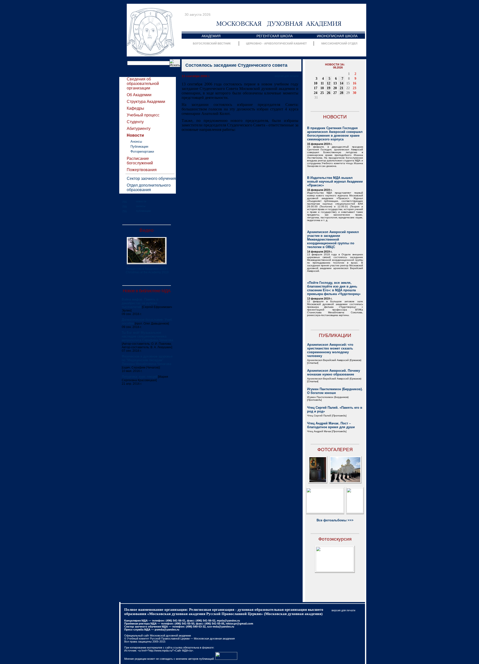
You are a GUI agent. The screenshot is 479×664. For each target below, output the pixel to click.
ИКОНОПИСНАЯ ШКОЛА (337, 36)
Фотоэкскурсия (335, 539)
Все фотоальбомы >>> (335, 520)
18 (322, 88)
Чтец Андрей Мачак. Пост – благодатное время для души (331, 425)
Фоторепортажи (142, 151)
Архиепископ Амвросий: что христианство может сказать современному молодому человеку (330, 350)
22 (348, 88)
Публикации (139, 146)
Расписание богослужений (140, 160)
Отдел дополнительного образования (149, 187)
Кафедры (135, 108)
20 (335, 88)
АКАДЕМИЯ (211, 36)
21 (341, 88)
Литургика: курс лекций (139, 376)
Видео (146, 230)
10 (315, 83)
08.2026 (338, 67)
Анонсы (136, 141)
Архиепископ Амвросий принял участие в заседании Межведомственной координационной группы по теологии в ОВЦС (333, 239)
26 (328, 93)
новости (141, 201)
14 (341, 83)
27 (335, 93)
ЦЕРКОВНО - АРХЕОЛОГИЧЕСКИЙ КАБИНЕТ (276, 43)
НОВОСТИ (335, 116)
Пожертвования (142, 170)
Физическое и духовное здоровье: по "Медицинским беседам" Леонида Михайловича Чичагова (147, 360)
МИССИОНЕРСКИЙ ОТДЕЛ (339, 43)
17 (315, 88)
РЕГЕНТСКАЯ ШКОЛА (274, 36)
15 (348, 83)
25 (322, 93)
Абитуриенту (138, 128)
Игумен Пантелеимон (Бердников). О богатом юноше (335, 391)
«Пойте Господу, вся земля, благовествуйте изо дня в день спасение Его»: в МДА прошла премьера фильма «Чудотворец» (333, 288)
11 (322, 83)
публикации (143, 210)
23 (354, 88)
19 (328, 88)
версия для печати (286, 75)
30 (354, 93)
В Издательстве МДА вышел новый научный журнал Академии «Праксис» (335, 181)
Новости (135, 135)
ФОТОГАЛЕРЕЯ (335, 449)
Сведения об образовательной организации (143, 83)
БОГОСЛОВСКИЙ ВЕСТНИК (212, 43)
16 (354, 83)
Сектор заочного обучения (151, 178)
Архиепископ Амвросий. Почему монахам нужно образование (333, 372)
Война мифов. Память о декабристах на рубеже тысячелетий (140, 303)
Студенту (135, 122)
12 (328, 83)
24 (315, 93)
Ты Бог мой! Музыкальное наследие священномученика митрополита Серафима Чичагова (147, 336)
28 (341, 93)
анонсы (140, 206)
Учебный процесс (143, 115)
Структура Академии (146, 101)
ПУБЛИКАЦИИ (335, 335)
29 (348, 93)
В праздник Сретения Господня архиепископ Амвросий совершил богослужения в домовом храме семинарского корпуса (334, 133)
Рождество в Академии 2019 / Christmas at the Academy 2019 (147, 270)
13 (335, 83)
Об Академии (139, 95)
